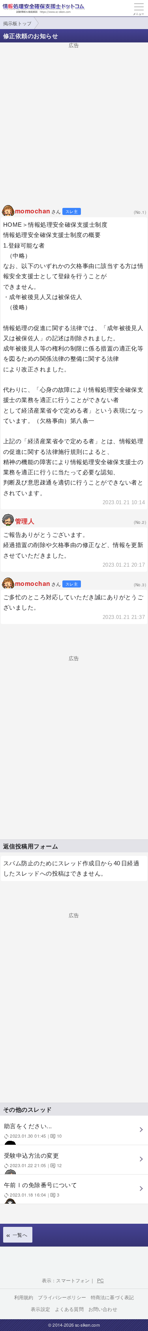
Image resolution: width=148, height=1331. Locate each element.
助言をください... (33, 1130)
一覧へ (20, 1234)
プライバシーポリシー (62, 1297)
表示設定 (40, 1308)
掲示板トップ (17, 23)
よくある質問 (69, 1308)
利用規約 (24, 1297)
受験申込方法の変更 (33, 1159)
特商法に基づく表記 (112, 1297)
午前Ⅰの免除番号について (40, 1188)
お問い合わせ (102, 1308)
